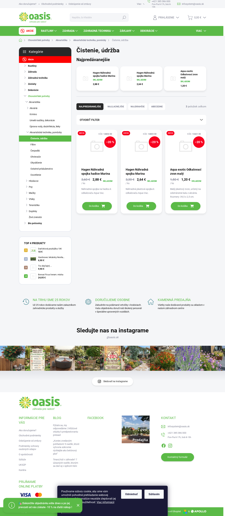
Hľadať (124, 17)
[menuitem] (27, 31)
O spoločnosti (26, 454)
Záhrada (32, 71)
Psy (31, 187)
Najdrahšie (138, 106)
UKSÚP (22, 464)
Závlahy (32, 84)
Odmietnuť (131, 494)
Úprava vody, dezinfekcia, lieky (45, 126)
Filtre (33, 144)
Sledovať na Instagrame (115, 381)
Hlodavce (33, 181)
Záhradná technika (38, 78)
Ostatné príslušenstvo (41, 168)
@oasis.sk (112, 337)
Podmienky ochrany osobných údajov (29, 448)
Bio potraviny (35, 223)
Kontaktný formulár (178, 457)
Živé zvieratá (35, 217)
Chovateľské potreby (39, 96)
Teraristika (34, 205)
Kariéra (22, 470)
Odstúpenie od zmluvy (80, 4)
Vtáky (32, 199)
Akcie (31, 59)
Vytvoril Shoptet (173, 511)
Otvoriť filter (89, 120)
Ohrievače (35, 156)
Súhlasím (154, 494)
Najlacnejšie (116, 106)
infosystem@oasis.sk (179, 426)
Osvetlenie (35, 175)
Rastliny (32, 66)
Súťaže (22, 459)
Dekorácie (33, 90)
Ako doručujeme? (27, 4)
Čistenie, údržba (38, 138)
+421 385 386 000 (177, 433)
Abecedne (157, 106)
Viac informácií (105, 502)
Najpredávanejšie (90, 106)
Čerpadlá (35, 150)
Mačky (32, 193)
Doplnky (33, 211)
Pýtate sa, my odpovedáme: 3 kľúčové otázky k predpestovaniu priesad (65, 430)
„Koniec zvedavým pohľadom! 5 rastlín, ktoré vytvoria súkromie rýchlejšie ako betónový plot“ (66, 447)
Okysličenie (36, 162)
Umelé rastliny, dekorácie (42, 120)
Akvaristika (34, 102)
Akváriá (33, 108)
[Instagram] (170, 445)
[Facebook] (163, 445)
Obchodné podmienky (52, 4)
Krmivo (33, 114)
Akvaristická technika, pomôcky (46, 132)
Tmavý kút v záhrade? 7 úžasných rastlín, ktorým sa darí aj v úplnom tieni (65, 462)
